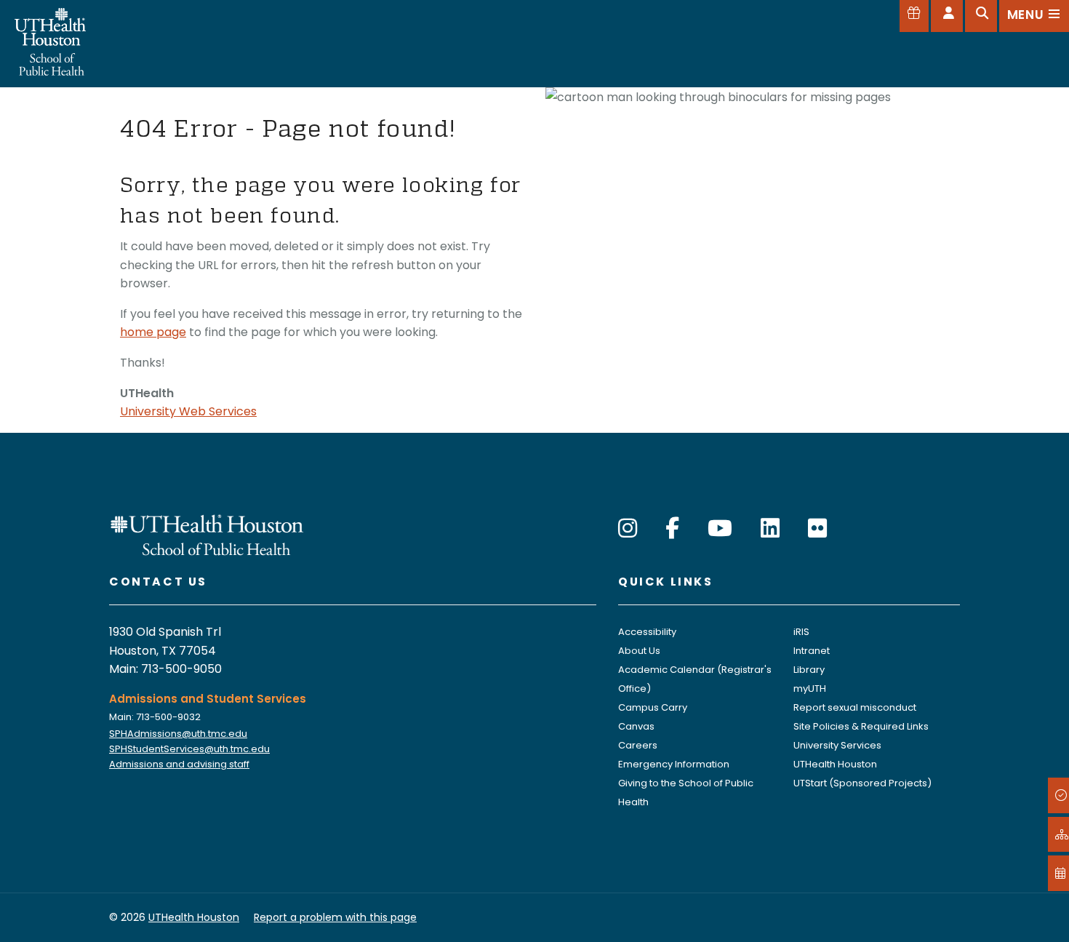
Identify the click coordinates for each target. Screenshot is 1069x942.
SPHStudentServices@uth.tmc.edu (189, 749)
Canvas (636, 726)
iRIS (801, 632)
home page (153, 332)
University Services (837, 745)
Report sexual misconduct (854, 707)
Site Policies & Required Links (861, 726)
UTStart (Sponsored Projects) (862, 783)
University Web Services (188, 411)
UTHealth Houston (835, 764)
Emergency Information (673, 764)
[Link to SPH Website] (207, 533)
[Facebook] (672, 528)
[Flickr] (817, 528)
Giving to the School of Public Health (685, 792)
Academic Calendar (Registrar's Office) (695, 679)
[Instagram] (627, 528)
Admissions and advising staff (179, 764)
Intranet (811, 651)
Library (809, 669)
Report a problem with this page (335, 917)
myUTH (809, 688)
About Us (639, 651)
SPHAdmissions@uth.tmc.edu (178, 734)
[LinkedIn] (770, 528)
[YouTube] (720, 528)
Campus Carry (652, 707)
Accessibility (647, 632)
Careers (637, 745)
